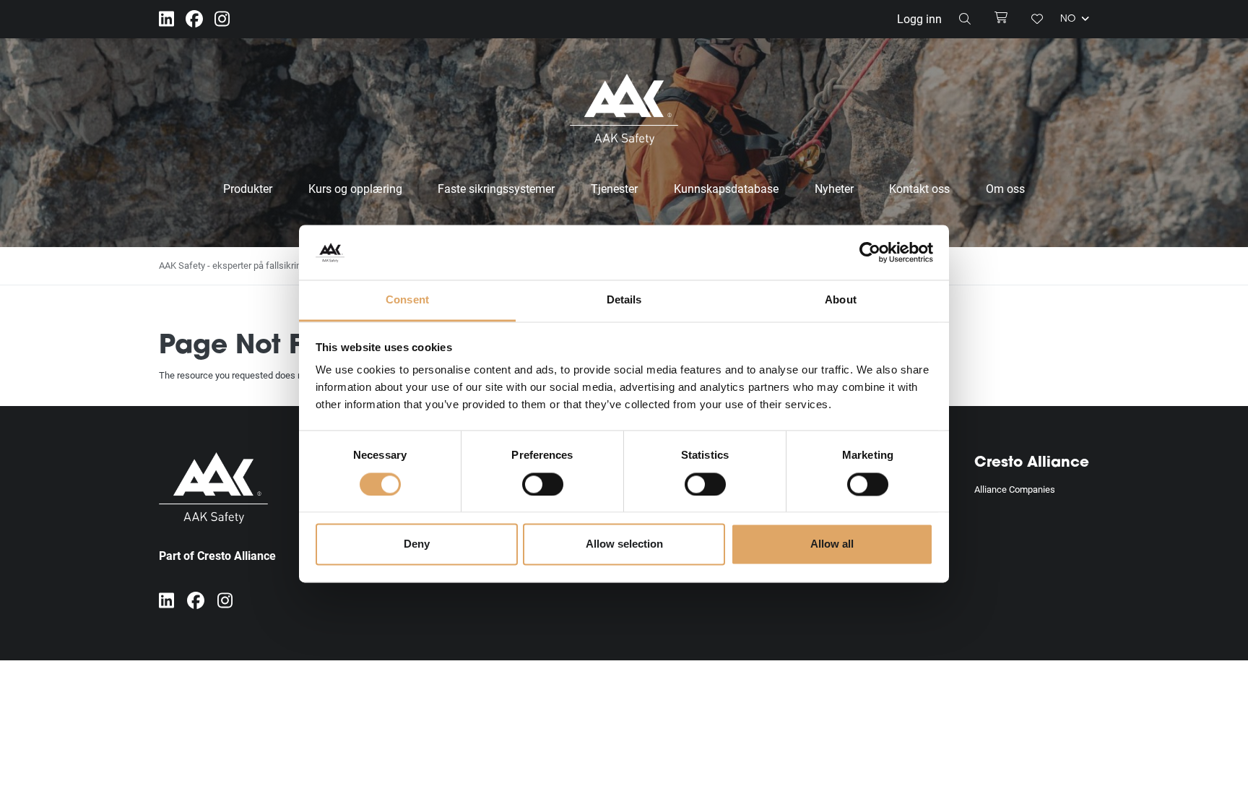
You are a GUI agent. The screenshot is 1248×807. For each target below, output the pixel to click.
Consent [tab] (407, 300)
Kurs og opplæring (355, 188)
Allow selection (624, 544)
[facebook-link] (194, 19)
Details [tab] (624, 300)
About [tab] (841, 300)
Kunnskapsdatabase (726, 188)
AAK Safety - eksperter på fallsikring (232, 265)
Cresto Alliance (1031, 463)
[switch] (542, 484)
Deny (417, 544)
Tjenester (614, 188)
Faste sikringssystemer (496, 188)
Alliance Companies (1014, 489)
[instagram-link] (222, 19)
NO (1069, 20)
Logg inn (919, 18)
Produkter (247, 188)
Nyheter (834, 188)
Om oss (1005, 188)
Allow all (832, 544)
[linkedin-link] (166, 19)
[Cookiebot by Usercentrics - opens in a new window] (870, 252)
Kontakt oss (919, 188)
